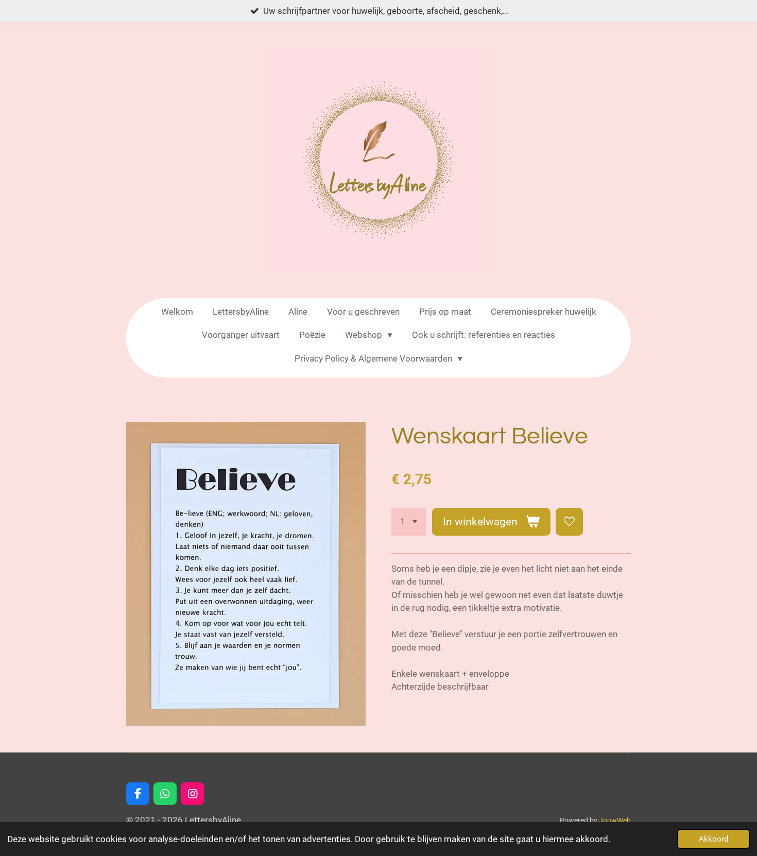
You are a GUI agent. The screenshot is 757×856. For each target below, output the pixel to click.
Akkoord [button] (713, 839)
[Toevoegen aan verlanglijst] (569, 521)
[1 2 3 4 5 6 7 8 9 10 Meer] (408, 521)
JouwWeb (615, 820)
